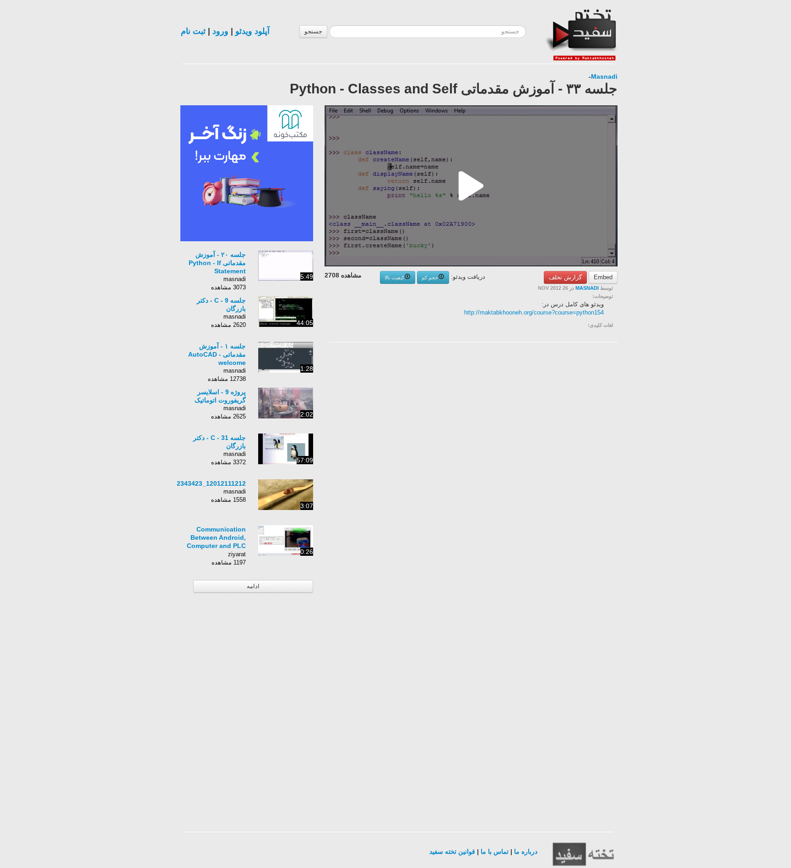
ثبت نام (193, 31)
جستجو (313, 31)
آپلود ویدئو (252, 31)
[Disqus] (549, 465)
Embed (603, 277)
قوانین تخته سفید (452, 851)
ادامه (253, 586)
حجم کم (430, 277)
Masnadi (604, 76)
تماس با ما (495, 851)
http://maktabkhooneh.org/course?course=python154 (534, 312)
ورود (220, 31)
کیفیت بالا (394, 277)
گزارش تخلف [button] (565, 277)
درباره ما (525, 851)
